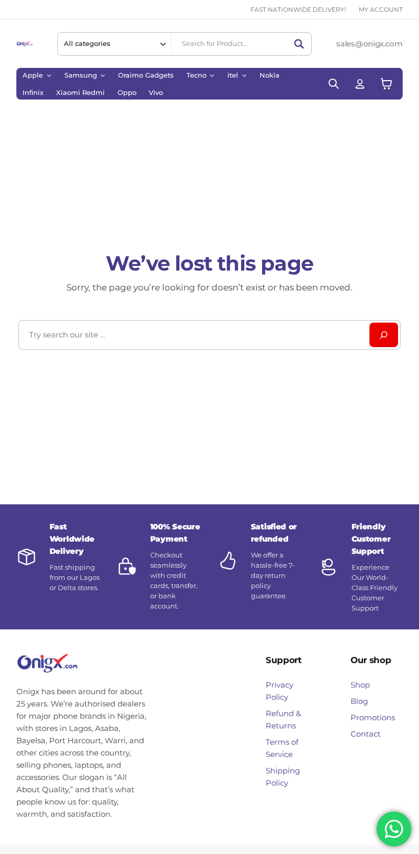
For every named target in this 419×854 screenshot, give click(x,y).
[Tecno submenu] (212, 75)
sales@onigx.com (369, 43)
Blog (359, 701)
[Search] (299, 44)
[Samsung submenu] (102, 75)
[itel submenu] (244, 75)
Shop (360, 685)
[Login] (360, 84)
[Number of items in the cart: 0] (386, 84)
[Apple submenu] (49, 75)
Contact (366, 734)
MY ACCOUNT (381, 9)
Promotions (373, 717)
